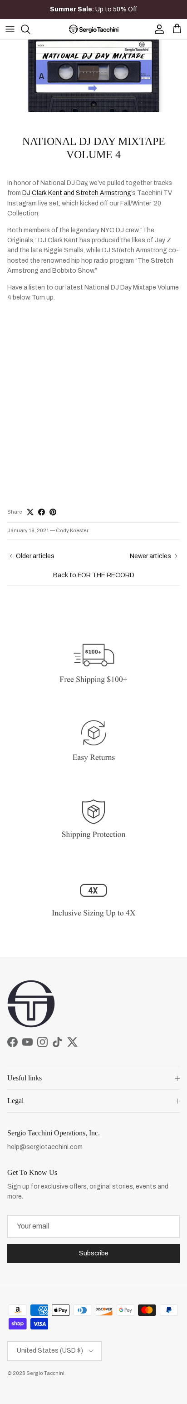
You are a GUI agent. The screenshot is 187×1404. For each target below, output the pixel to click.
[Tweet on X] (30, 512)
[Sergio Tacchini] (93, 29)
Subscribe (93, 1253)
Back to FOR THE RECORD (93, 575)
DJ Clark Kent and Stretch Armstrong (76, 193)
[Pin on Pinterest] (52, 512)
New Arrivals (102, 13)
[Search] (30, 29)
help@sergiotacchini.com (45, 1147)
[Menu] (10, 29)
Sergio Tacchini (45, 1373)
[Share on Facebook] (41, 512)
